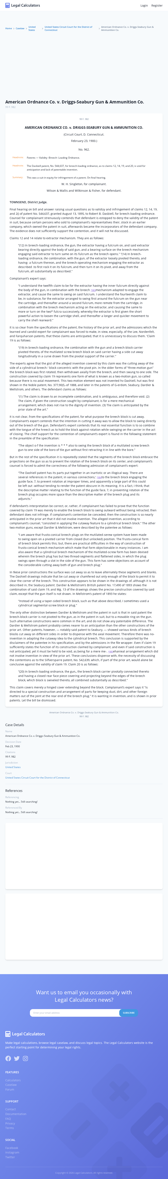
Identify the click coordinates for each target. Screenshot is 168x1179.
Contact (10, 1109)
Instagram (12, 1152)
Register (157, 5)
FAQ (8, 1119)
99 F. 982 (10, 107)
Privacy (10, 1123)
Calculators (13, 1080)
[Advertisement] (84, 65)
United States (32, 29)
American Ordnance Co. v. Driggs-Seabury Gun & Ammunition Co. (74, 102)
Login (144, 5)
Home (8, 28)
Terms (9, 1128)
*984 (99, 477)
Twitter (10, 1157)
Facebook (11, 1148)
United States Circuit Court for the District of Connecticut (68, 29)
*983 (93, 290)
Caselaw (20, 28)
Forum (9, 1089)
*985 (110, 651)
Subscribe (129, 1012)
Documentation (15, 1114)
